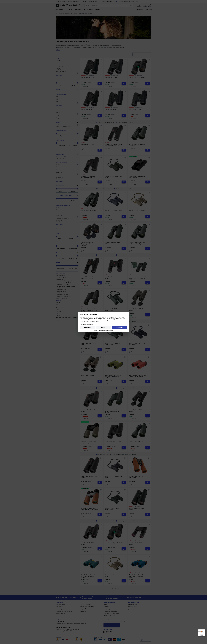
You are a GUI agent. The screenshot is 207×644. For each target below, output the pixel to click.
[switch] (201, 635)
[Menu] (204, 630)
